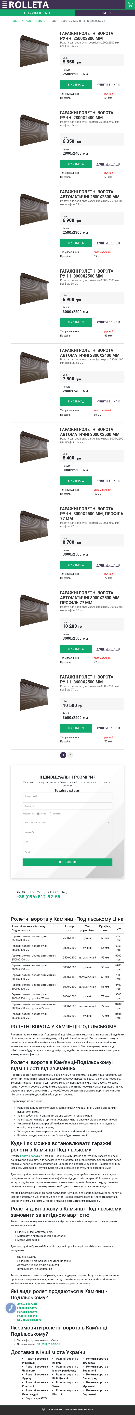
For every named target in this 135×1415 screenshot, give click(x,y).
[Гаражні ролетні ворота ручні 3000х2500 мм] (33, 288)
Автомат (57, 814)
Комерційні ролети (29, 1319)
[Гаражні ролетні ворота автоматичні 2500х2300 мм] (33, 209)
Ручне (43, 814)
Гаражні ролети (27, 1308)
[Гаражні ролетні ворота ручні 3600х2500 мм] (33, 694)
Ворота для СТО (36, 1398)
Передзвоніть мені (37, 13)
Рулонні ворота (27, 1315)
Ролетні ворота (27, 1311)
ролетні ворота (30, 1156)
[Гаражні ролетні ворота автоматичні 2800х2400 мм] (33, 367)
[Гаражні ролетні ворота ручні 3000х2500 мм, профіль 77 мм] (33, 526)
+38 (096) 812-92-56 (47, 1344)
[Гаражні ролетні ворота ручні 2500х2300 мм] (33, 51)
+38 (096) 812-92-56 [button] (38, 896)
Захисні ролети (27, 1304)
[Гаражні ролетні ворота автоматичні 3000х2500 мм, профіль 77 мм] (33, 610)
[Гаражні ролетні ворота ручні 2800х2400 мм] (33, 130)
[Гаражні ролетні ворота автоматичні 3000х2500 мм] (33, 447)
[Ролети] (31, 4)
